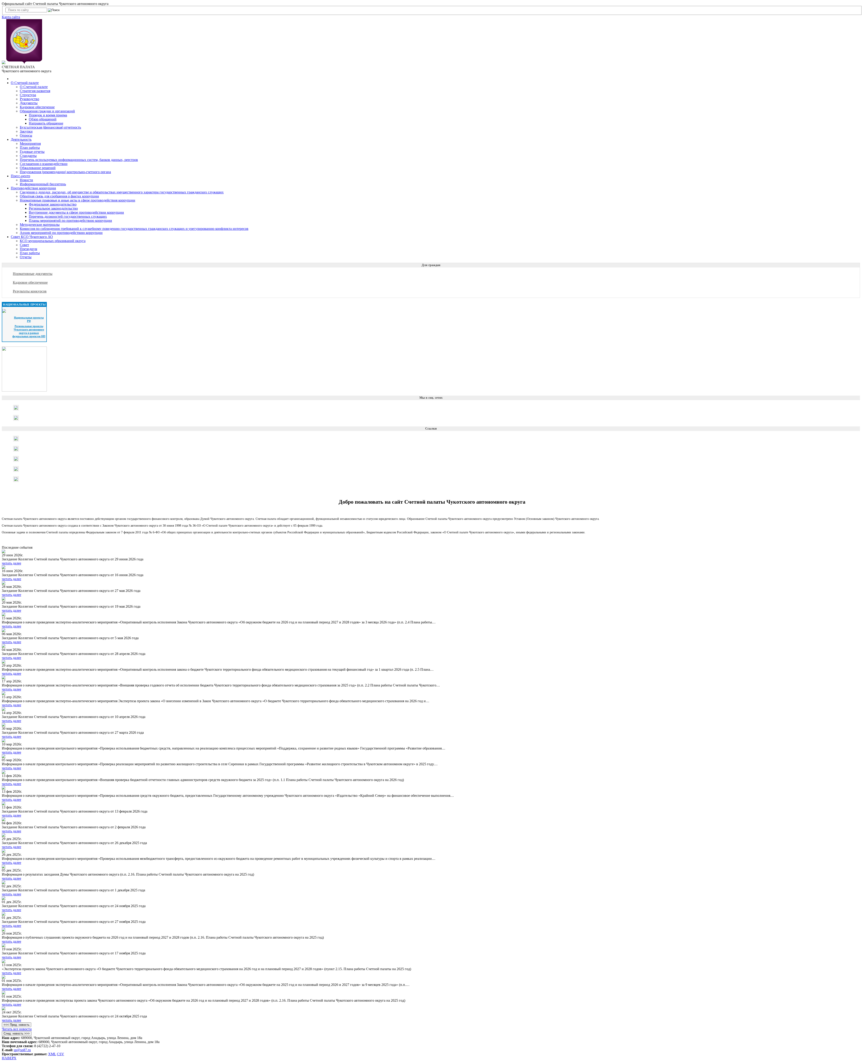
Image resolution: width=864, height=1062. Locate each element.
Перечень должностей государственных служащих (68, 216)
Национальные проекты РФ (29, 319)
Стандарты (28, 156)
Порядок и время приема (48, 115)
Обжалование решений (38, 168)
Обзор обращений (42, 119)
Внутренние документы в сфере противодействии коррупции (76, 212)
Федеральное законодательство (52, 204)
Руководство (29, 99)
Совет (24, 245)
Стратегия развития (35, 91)
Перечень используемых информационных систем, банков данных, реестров (79, 160)
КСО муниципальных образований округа (53, 241)
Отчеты (26, 257)
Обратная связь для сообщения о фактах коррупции (59, 196)
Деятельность (21, 139)
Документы (29, 103)
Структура (28, 95)
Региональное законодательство (53, 208)
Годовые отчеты (32, 152)
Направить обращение (46, 123)
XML (52, 1054)
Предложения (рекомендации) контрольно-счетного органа (65, 172)
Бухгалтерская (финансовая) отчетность (50, 127)
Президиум (28, 249)
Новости (26, 180)
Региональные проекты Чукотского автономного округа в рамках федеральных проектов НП (28, 331)
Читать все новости (17, 1029)
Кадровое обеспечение (37, 107)
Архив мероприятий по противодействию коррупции (61, 233)
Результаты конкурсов (30, 291)
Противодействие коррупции (33, 188)
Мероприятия (30, 143)
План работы (30, 147)
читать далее (11, 563)
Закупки (26, 131)
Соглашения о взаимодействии (44, 164)
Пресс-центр (20, 176)
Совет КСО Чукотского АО (32, 237)
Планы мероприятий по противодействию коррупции (70, 220)
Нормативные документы (32, 274)
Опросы (26, 135)
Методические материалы (40, 224)
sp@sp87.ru (22, 1050)
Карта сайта (11, 17)
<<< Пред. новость (16, 1024)
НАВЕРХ (9, 1058)
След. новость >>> (17, 1033)
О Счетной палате (25, 83)
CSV (60, 1054)
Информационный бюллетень (43, 184)
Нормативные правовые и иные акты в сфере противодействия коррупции (77, 200)
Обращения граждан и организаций (47, 111)
